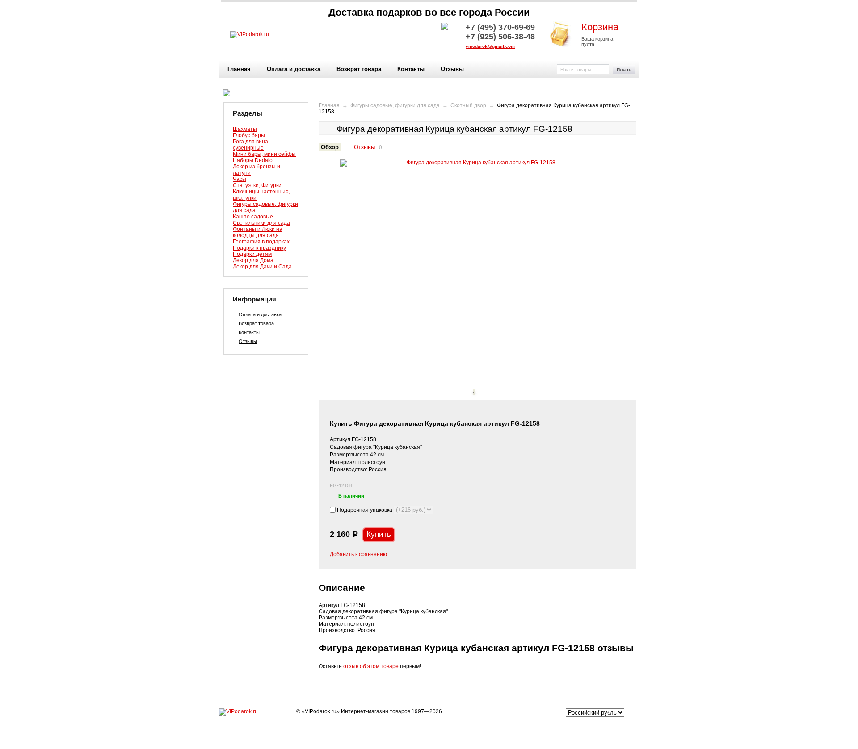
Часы (239, 179)
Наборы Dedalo (253, 160)
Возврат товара (358, 69)
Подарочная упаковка (365, 510)
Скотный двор (468, 105)
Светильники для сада (261, 223)
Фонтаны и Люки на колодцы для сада (257, 232)
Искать (624, 69)
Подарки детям (252, 254)
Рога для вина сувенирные (250, 144)
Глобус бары (249, 135)
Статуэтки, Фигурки (257, 185)
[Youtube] (350, 723)
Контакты (411, 69)
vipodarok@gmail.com (490, 46)
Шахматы (245, 129)
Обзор (330, 147)
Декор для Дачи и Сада (262, 267)
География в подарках (261, 242)
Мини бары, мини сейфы (264, 154)
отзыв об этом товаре (371, 666)
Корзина (599, 27)
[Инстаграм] (337, 723)
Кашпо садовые (253, 216)
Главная (239, 69)
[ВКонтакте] (325, 723)
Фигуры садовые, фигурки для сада (395, 105)
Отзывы (452, 69)
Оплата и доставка (293, 69)
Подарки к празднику (259, 248)
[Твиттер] (313, 723)
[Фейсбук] (301, 723)
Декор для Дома (253, 260)
